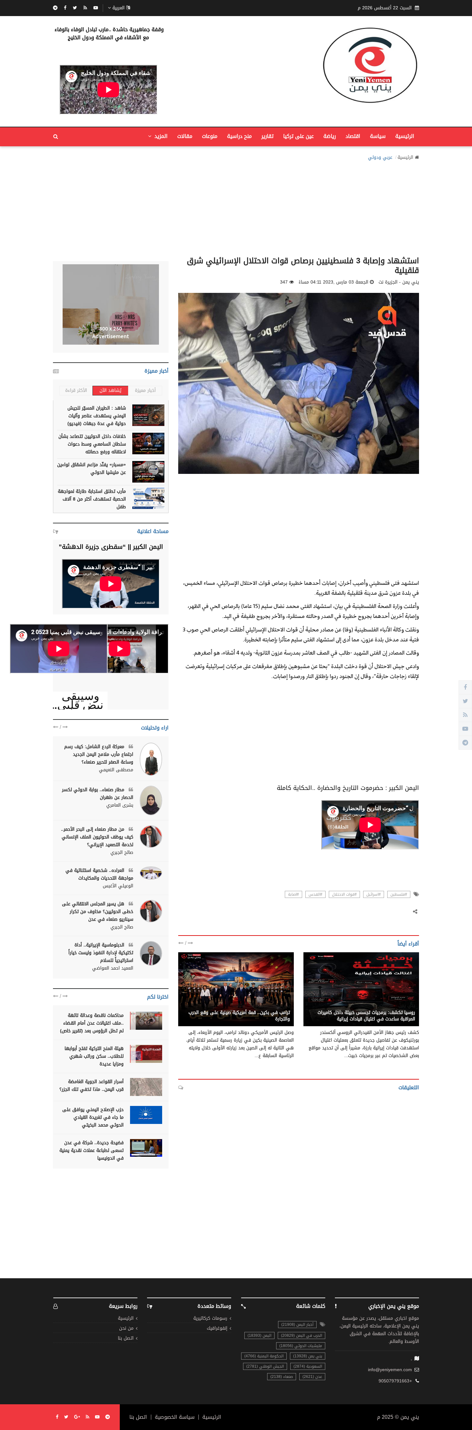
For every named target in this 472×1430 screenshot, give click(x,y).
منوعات (209, 136)
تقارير (267, 136)
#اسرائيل (373, 894)
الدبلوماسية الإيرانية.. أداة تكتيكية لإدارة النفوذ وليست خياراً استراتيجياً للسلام (100, 953)
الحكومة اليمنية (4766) (264, 1356)
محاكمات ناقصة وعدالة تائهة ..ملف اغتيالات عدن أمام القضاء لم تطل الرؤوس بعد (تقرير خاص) (92, 1023)
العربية (118, 8)
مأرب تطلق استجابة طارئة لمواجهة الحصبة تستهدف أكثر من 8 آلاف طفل (92, 499)
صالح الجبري (121, 852)
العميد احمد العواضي (112, 968)
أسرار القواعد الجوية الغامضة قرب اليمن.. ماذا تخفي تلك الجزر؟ (91, 1085)
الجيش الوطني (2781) (265, 1366)
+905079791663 (395, 1381)
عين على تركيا (298, 136)
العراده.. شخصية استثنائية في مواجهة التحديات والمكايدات (99, 874)
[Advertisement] (236, 206)
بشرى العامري (119, 805)
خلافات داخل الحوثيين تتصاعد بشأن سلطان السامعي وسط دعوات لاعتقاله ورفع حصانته (92, 444)
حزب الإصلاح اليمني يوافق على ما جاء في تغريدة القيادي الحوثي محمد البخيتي (93, 1117)
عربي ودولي (380, 157)
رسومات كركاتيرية (210, 1319)
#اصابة (293, 894)
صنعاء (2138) (281, 1376)
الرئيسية (404, 136)
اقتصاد (352, 136)
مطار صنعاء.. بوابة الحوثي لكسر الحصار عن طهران (97, 793)
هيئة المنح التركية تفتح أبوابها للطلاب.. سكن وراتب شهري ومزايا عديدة (94, 1056)
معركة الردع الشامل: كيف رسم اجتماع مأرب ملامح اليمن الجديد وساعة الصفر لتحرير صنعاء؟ (98, 754)
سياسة (378, 136)
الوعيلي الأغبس (118, 886)
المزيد (160, 136)
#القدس (315, 894)
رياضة (329, 136)
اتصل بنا (126, 1339)
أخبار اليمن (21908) (297, 1324)
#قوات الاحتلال (344, 894)
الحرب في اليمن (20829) (301, 1335)
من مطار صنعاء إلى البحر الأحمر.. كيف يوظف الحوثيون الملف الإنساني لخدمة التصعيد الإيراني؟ (97, 837)
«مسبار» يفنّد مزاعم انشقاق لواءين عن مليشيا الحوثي (91, 468)
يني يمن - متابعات (397, 1005)
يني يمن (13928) (307, 1356)
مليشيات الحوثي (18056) (300, 1345)
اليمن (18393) (259, 1335)
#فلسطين (398, 894)
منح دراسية (239, 136)
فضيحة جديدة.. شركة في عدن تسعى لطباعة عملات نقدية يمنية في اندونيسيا (91, 1150)
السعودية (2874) (307, 1366)
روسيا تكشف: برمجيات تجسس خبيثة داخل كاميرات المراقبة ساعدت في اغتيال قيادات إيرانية (366, 1015)
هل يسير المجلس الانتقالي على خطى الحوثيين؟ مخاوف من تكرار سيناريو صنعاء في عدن (97, 912)
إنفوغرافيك (217, 1329)
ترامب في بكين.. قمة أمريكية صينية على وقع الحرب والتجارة (239, 1015)
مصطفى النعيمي (116, 770)
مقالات (184, 136)
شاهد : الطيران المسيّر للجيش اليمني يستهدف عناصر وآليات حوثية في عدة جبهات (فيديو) (96, 416)
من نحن (126, 1329)
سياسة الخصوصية (175, 1417)
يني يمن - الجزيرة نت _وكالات (261, 1005)
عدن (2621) (312, 1376)
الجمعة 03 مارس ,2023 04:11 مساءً (333, 282)
